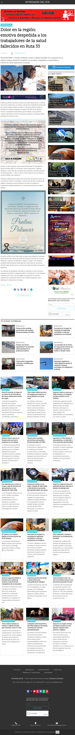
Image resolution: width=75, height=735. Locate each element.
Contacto (17, 669)
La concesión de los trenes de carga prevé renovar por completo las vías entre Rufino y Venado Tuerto (63, 348)
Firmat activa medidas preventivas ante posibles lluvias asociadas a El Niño (25, 330)
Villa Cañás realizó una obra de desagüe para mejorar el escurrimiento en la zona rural (36, 395)
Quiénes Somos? (43, 669)
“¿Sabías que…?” (8, 620)
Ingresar (49, 672)
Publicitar (58, 669)
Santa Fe (5, 389)
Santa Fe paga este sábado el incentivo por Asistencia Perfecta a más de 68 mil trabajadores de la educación (11, 581)
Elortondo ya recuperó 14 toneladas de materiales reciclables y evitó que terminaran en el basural (62, 331)
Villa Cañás (32, 389)
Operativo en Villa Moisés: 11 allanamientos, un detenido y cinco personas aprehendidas (63, 440)
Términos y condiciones (31, 672)
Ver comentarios (23, 295)
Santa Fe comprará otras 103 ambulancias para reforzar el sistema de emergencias (63, 486)
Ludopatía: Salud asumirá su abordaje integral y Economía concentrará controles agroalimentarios (37, 627)
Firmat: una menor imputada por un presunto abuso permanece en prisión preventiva (25, 348)
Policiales (32, 481)
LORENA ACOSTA (19, 53)
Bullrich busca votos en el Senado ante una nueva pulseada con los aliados (10, 440)
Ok (57, 732)
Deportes (57, 389)
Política (5, 435)
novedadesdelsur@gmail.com (57, 725)
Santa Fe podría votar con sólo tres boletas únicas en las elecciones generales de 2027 (63, 580)
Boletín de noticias (58, 300)
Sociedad (31, 620)
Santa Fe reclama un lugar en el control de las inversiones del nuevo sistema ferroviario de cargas (12, 395)
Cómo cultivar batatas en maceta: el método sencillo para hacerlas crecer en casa (11, 626)
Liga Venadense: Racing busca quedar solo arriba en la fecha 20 (57, 139)
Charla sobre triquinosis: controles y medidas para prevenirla (24, 363)
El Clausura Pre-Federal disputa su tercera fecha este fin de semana (11, 536)
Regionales (6, 25)
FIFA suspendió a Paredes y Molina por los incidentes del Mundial (63, 536)
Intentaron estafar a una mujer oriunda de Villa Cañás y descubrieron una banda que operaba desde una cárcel (37, 487)
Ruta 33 (9, 285)
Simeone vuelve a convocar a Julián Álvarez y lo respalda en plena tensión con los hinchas (63, 395)
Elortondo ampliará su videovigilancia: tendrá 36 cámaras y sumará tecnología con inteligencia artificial (63, 365)
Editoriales (29, 669)
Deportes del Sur (9, 531)
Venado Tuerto (59, 435)
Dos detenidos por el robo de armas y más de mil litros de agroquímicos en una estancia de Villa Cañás (11, 487)
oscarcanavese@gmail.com (54, 682)
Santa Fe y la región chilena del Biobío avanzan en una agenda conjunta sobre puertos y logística (62, 627)
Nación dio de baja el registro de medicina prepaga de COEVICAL (56, 87)
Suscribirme (61, 308)
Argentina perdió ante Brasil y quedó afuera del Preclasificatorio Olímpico (37, 580)
